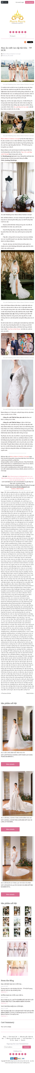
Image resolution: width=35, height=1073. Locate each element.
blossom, (14, 527)
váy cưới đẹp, (27, 628)
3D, (6, 492)
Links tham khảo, (25, 547)
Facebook (13, 32)
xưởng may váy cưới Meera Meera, (10, 654)
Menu (5, 2)
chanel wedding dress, (12, 529)
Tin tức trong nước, (26, 608)
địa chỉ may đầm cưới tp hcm (22, 689)
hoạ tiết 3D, (15, 545)
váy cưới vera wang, (17, 628)
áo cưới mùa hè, (26, 508)
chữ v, (15, 531)
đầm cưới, (27, 658)
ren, (12, 598)
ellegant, (28, 536)
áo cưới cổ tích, (6, 497)
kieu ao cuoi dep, (15, 547)
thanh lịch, (4, 601)
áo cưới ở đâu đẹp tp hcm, (21, 511)
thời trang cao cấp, (18, 601)
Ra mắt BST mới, (24, 596)
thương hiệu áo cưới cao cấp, (21, 605)
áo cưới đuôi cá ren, (21, 524)
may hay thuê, (24, 577)
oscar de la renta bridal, (18, 594)
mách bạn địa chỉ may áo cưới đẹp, (23, 550)
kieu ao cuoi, (7, 547)
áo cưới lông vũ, (25, 501)
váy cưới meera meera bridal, (13, 622)
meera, (16, 584)
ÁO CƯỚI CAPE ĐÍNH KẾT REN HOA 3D (13, 752)
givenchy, (8, 538)
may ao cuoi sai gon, (27, 568)
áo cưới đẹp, (8, 520)
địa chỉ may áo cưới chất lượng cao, (14, 668)
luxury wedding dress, (7, 550)
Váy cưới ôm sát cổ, (20, 624)
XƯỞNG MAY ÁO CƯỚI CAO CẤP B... (12, 995)
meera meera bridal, (15, 585)
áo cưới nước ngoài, (14, 510)
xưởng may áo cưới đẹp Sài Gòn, (17, 649)
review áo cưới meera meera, (21, 598)
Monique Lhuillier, (25, 589)
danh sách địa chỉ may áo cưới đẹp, (21, 534)
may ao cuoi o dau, (20, 564)
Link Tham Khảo (27, 1038)
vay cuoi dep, (9, 619)
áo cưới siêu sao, (12, 515)
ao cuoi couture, (26, 497)
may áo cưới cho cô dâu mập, (12, 557)
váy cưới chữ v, (21, 617)
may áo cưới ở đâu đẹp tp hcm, (12, 568)
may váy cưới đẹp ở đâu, (20, 580)
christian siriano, (8, 531)
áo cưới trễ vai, (13, 518)
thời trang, (10, 601)
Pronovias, (16, 596)
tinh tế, (27, 610)
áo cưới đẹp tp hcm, (20, 522)
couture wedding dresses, (17, 533)
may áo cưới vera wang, (12, 571)
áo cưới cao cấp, (8, 494)
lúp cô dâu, (6, 548)
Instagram (19, 32)
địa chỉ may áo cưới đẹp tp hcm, (10, 684)
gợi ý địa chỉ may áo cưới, (24, 538)
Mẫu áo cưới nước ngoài (13, 1038)
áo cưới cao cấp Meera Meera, (21, 494)
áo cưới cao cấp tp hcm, (20, 495)
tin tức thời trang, (16, 608)
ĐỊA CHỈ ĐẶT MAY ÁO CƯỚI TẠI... (11, 984)
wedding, (3, 633)
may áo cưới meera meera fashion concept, (21, 562)
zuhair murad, (8, 658)
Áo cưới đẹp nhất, (17, 520)
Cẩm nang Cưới (12, 1036)
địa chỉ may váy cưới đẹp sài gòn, (22, 686)
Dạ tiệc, (27, 533)
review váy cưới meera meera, (9, 599)
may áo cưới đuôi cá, (14, 577)
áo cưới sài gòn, (22, 513)
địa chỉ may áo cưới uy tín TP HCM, (23, 681)
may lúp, (10, 578)
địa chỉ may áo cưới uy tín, (19, 679)
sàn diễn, (25, 599)
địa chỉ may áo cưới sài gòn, (21, 674)
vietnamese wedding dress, (18, 631)
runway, (20, 599)
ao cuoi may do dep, (14, 503)
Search (23, 1040)
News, (30, 592)
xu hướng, (18, 633)
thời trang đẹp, (27, 603)
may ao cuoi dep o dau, (17, 559)
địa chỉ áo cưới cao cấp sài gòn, (17, 661)
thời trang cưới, (28, 601)
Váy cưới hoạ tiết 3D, (19, 619)
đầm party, (15, 659)
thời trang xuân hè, (17, 603)
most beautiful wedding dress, (14, 591)
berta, (28, 525)
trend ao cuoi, (9, 615)
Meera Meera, (23, 584)
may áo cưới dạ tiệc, (26, 557)
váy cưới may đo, (17, 621)
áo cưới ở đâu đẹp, (25, 510)
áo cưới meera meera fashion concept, (20, 506)
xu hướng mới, (23, 637)
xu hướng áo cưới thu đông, (19, 635)
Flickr (25, 32)
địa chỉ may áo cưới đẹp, (7, 682)
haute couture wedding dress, (9, 543)
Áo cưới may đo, (8, 504)
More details (10, 764)
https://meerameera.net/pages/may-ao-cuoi (19, 476)
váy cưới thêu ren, (20, 626)
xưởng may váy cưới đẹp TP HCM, (17, 656)
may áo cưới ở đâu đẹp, (10, 566)
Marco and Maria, (28, 554)
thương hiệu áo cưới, (6, 605)
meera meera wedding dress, (14, 587)
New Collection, (23, 592)
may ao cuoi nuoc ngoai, (8, 564)
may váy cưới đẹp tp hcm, (18, 582)
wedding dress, (11, 633)
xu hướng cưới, (14, 637)
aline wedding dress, (13, 492)
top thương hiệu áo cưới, (21, 612)
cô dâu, (19, 531)
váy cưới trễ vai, (7, 628)
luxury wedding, (28, 548)
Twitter (10, 32)
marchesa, (20, 554)
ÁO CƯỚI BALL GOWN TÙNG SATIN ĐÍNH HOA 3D (16, 818)
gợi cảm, (14, 538)
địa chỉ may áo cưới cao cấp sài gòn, (19, 665)
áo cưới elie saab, (20, 499)
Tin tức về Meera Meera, (18, 610)
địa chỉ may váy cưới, (25, 684)
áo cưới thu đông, (20, 517)
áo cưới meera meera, (19, 504)
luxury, (22, 548)
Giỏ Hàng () (29, 2)
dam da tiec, (7, 534)
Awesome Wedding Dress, (18, 525)
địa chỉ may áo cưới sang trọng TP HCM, (17, 677)
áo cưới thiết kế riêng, (9, 517)
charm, (21, 529)
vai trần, (15, 615)
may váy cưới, (16, 578)
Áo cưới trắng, (5, 518)
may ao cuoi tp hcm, (19, 570)
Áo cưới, (21, 492)
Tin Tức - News (14, 1040)
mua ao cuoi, (15, 592)
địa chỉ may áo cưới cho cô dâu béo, (14, 672)
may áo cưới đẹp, (23, 571)
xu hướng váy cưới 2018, (21, 638)
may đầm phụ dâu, (9, 584)
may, (9, 555)
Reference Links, (6, 598)
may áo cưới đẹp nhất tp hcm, (22, 573)
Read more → (4, 992)
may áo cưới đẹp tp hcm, (19, 575)
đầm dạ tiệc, (8, 659)
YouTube (16, 32)
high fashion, (8, 545)
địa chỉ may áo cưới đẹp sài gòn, (24, 682)
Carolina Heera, (21, 527)
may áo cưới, (14, 555)
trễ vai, (3, 615)
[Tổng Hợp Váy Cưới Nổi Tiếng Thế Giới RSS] (25, 42)
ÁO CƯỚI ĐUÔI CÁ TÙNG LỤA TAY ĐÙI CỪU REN (16, 883)
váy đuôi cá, (13, 629)
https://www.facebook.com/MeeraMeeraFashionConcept (18, 485)
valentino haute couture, (25, 615)
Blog (4, 1036)
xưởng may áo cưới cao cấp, (9, 642)
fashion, (3, 538)
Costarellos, (24, 531)
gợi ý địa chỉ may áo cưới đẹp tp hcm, (14, 541)
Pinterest (22, 32)
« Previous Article (6, 693)
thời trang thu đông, (6, 603)
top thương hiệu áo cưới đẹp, (25, 614)
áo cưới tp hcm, (29, 517)
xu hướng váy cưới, (8, 638)
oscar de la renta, (6, 594)
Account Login (20, 2)
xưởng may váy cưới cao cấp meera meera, (21, 652)
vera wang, (20, 629)
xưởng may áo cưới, (25, 640)
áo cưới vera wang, (23, 518)
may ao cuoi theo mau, (7, 570)
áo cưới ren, (14, 513)
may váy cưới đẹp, (9, 580)
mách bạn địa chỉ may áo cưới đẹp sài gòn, (13, 552)
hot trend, (22, 545)
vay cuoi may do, (7, 621)
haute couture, (29, 541)
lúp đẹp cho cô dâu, (14, 548)
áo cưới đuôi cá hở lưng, (9, 524)
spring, (31, 599)
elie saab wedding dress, (18, 536)
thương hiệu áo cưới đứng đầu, (22, 607)
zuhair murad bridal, (18, 658)
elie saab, (8, 536)
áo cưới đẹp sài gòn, (9, 522)
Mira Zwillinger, (15, 589)
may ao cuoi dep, (6, 559)
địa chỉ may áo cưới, (18, 663)
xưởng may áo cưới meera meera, (20, 645)
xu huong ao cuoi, (26, 633)
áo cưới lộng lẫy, (16, 501)
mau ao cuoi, (4, 555)
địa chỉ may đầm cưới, (23, 688)
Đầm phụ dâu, (22, 659)
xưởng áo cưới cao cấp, (13, 640)
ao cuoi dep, (11, 499)
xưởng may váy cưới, (18, 651)
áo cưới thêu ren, (22, 515)
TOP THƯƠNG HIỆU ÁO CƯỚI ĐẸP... (12, 1006)
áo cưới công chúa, (16, 497)
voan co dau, (30, 631)
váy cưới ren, (11, 626)
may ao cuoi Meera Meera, (14, 561)
